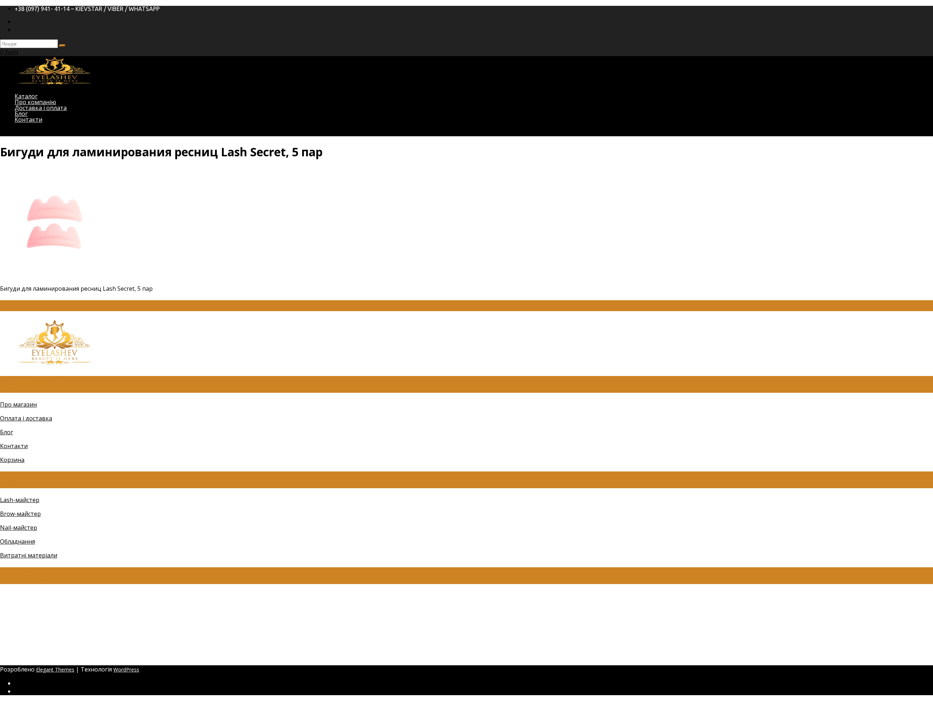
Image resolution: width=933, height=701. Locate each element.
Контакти (28, 119)
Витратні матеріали (28, 555)
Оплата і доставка (26, 418)
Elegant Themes (55, 669)
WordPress (126, 669)
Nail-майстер (18, 528)
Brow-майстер (20, 514)
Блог (6, 432)
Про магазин (18, 404)
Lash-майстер (19, 500)
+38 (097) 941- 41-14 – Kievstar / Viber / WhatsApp (87, 8)
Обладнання (17, 541)
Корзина (12, 460)
